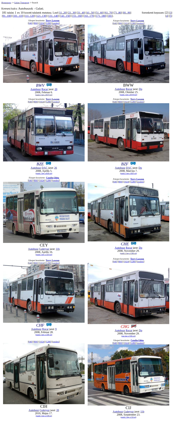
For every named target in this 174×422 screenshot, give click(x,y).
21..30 (71, 12)
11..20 (62, 12)
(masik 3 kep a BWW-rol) (128, 95)
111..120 (29, 15)
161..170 (89, 15)
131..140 (53, 15)
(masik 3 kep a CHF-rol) (43, 335)
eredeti (56, 23)
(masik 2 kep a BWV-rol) (43, 95)
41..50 (90, 12)
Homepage (6, 2)
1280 (48, 23)
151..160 (77, 15)
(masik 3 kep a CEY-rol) (44, 254)
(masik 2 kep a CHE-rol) (128, 253)
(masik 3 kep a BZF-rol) (128, 173)
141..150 (65, 15)
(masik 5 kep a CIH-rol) (44, 416)
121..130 (41, 15)
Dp (140, 89)
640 (30, 23)
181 (110, 15)
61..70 (108, 12)
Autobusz (35, 89)
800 (36, 23)
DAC (45, 167)
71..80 (117, 12)
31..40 (81, 12)
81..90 (127, 12)
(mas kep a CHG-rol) (128, 336)
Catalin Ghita (52, 177)
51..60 (99, 12)
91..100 (7, 15)
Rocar (44, 89)
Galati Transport (21, 2)
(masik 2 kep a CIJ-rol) (128, 417)
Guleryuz (44, 248)
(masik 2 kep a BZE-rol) (44, 173)
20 (56, 89)
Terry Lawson (52, 20)
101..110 (18, 15)
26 (55, 167)
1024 (41, 23)
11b (58, 248)
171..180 (101, 15)
